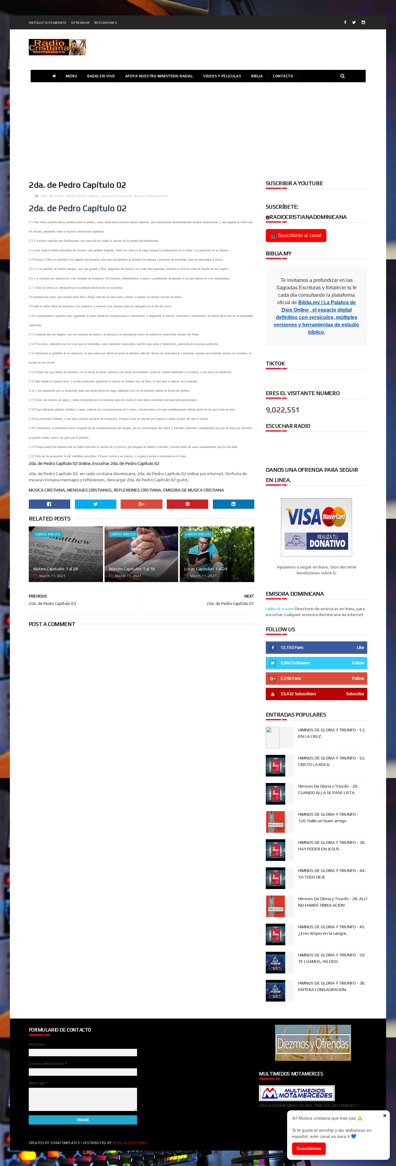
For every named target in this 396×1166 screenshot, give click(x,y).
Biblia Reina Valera (82, 196)
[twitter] (354, 22)
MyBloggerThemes (130, 1143)
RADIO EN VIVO (101, 76)
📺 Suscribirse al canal (296, 235)
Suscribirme (308, 1148)
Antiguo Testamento (48, 22)
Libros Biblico (47, 534)
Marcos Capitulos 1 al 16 (132, 568)
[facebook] (345, 22)
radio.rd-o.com (280, 608)
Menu (71, 76)
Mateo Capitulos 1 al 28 (55, 568)
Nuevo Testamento (151, 196)
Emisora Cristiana (116, 196)
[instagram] (363, 22)
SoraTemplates (65, 1143)
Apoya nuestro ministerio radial (159, 76)
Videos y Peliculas (222, 76)
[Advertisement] (198, 130)
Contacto (283, 76)
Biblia (257, 76)
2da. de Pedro (52, 196)
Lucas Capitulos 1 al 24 (205, 568)
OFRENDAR (80, 22)
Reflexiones (105, 22)
